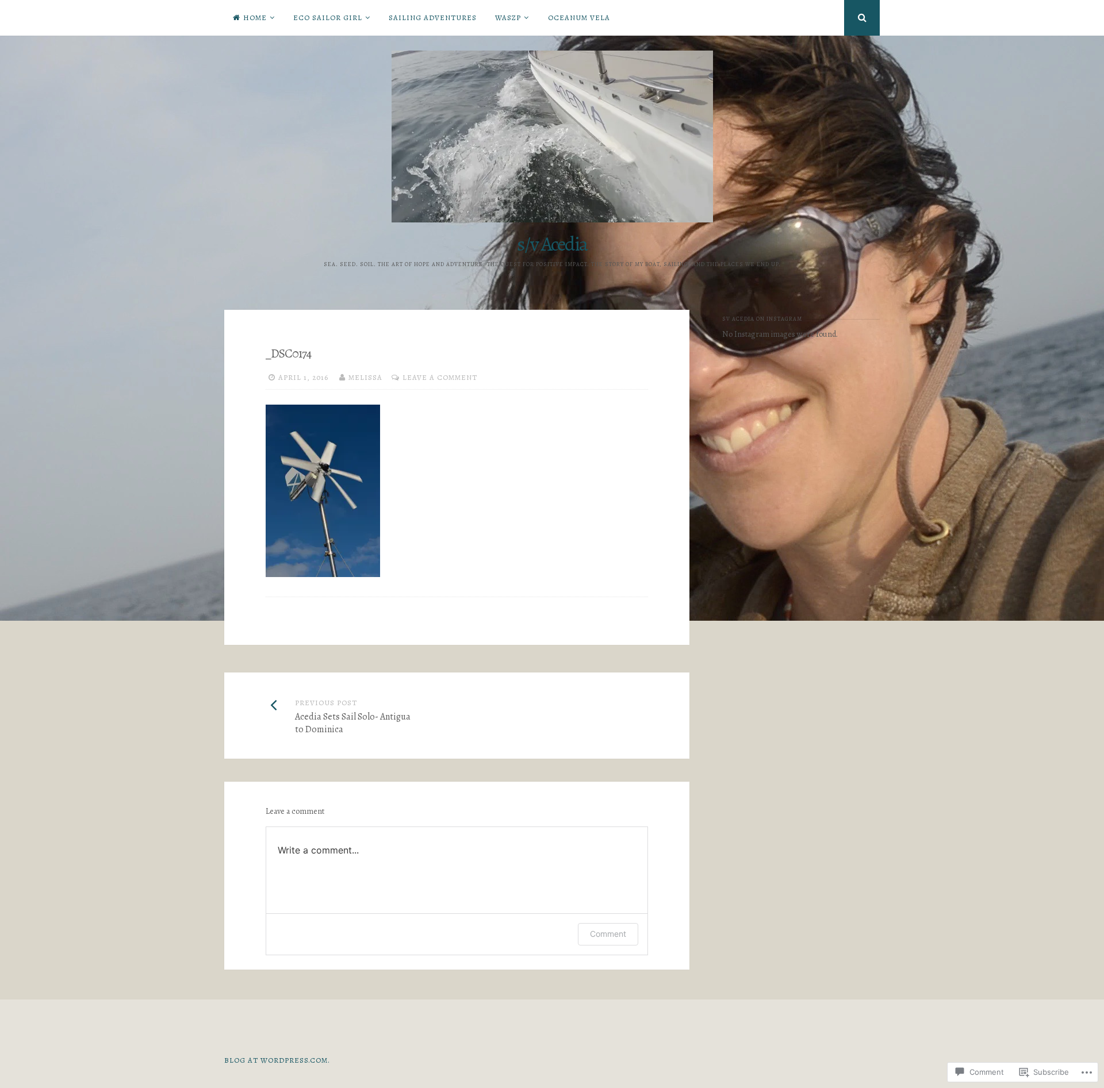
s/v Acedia (552, 243)
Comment (608, 934)
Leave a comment (439, 377)
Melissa (365, 377)
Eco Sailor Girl (327, 17)
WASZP (508, 17)
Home (255, 17)
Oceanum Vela (579, 17)
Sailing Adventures (433, 17)
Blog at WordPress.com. (277, 1060)
